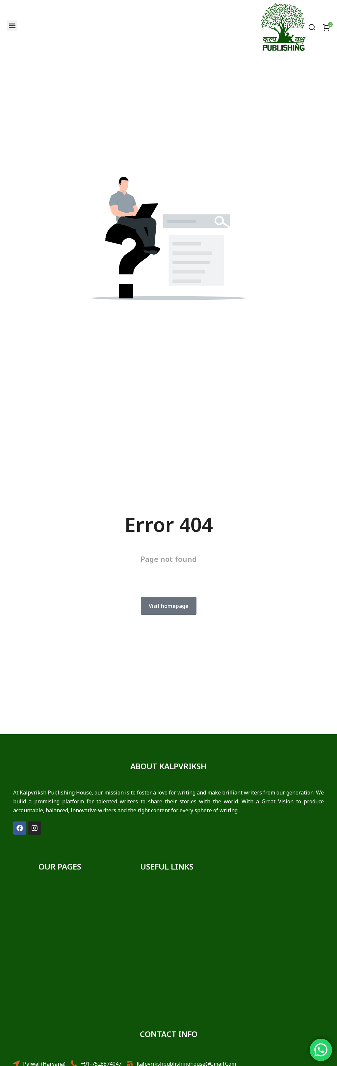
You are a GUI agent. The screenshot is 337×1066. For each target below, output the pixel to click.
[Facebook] (19, 828)
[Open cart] (326, 27)
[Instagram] (34, 828)
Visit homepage (169, 606)
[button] (12, 25)
